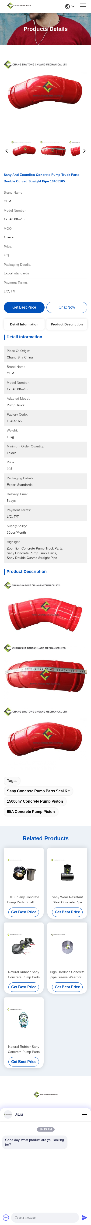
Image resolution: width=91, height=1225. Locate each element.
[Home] (45, 1100)
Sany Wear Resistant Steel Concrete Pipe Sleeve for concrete (67, 900)
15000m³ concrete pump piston (35, 801)
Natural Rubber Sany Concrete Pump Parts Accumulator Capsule (24, 975)
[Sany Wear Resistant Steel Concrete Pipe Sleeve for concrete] (67, 871)
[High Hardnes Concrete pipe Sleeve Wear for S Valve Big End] (67, 945)
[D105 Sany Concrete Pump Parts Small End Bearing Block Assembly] (24, 871)
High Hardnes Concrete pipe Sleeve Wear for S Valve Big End (67, 975)
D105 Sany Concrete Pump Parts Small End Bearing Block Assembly (23, 900)
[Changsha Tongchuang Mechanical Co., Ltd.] (19, 6)
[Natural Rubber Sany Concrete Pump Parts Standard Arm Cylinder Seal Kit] (24, 1020)
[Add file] (6, 1217)
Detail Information (24, 324)
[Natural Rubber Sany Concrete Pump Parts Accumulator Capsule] (24, 945)
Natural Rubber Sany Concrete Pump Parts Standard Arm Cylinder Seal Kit (23, 1049)
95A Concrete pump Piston (31, 812)
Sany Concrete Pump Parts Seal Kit (38, 791)
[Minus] (84, 1114)
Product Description (67, 324)
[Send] (84, 1217)
